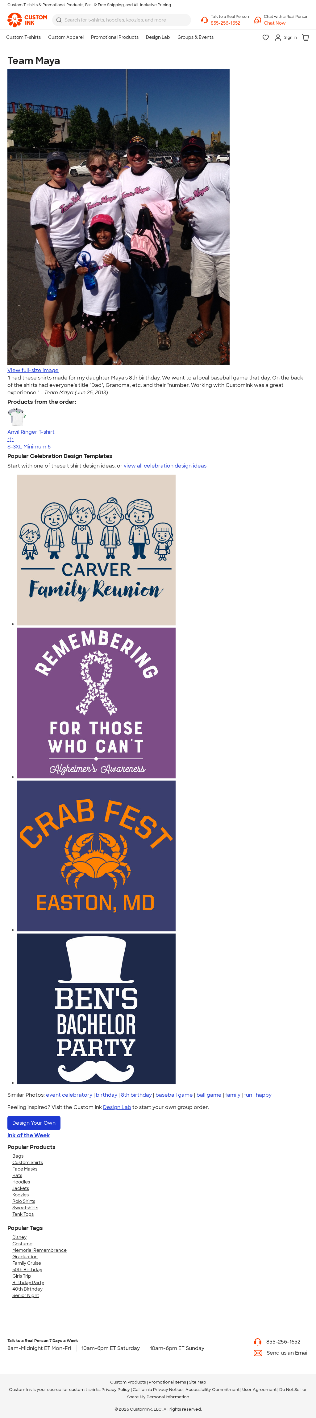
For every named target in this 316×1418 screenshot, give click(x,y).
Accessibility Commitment (212, 1389)
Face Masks (24, 1169)
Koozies (20, 1195)
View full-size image (33, 370)
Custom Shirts (27, 1162)
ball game (209, 1095)
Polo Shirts (23, 1201)
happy (264, 1095)
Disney (19, 1237)
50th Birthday (27, 1269)
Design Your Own (34, 1123)
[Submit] (58, 20)
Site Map (197, 1382)
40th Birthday (27, 1289)
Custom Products (128, 1382)
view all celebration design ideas (165, 466)
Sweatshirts (25, 1208)
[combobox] (121, 20)
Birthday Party (28, 1282)
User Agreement (259, 1389)
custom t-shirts (84, 1389)
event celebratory (69, 1095)
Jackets (20, 1188)
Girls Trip (21, 1276)
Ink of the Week (28, 1135)
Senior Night (25, 1295)
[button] (286, 23)
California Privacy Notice (158, 1389)
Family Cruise (26, 1263)
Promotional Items (167, 1382)
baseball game (174, 1095)
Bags (17, 1156)
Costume (22, 1244)
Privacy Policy (116, 1389)
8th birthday (136, 1095)
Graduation (25, 1256)
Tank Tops (23, 1214)
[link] (27, 20)
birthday (106, 1095)
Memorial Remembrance (39, 1250)
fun (248, 1095)
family (232, 1095)
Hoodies (21, 1182)
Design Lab (117, 1107)
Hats (17, 1175)
